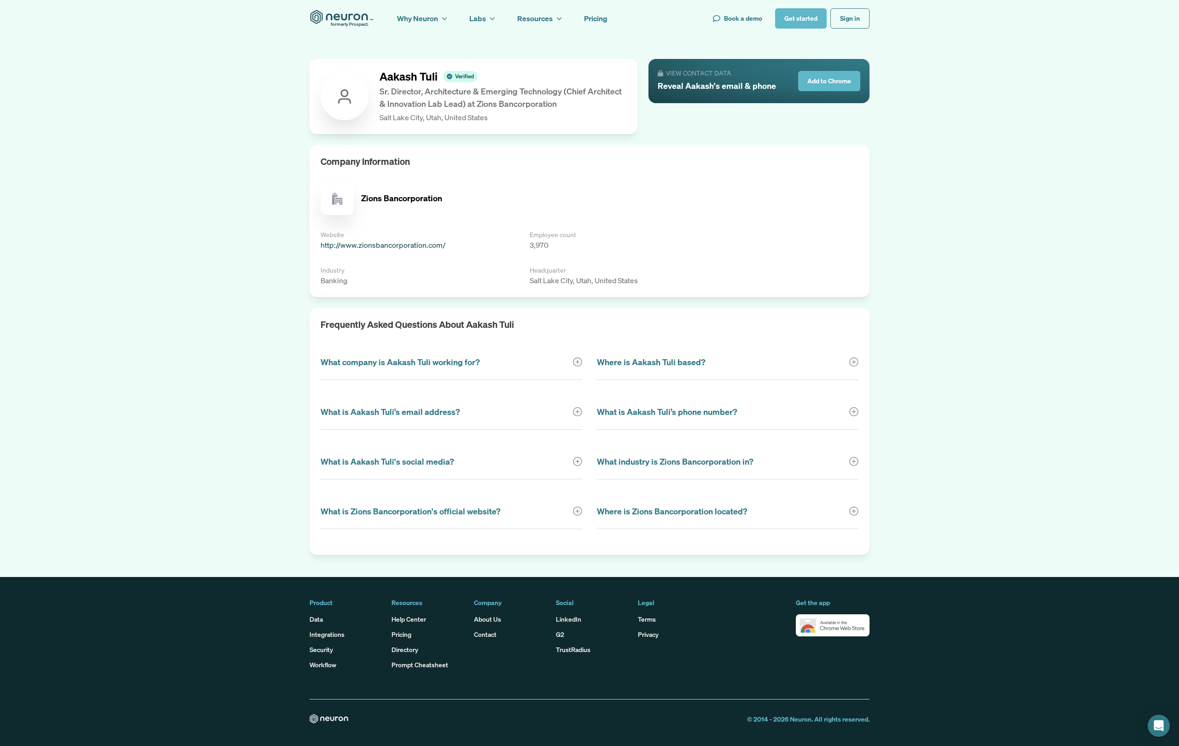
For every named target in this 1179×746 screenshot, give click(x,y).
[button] (833, 625)
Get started (800, 18)
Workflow (322, 664)
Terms (647, 619)
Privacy (648, 634)
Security (321, 649)
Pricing (401, 634)
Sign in (850, 18)
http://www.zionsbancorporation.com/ (383, 245)
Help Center (408, 619)
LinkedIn (568, 619)
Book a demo (743, 18)
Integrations (326, 634)
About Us (487, 619)
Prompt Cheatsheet (419, 664)
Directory (404, 649)
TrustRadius (573, 649)
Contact (485, 634)
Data (316, 619)
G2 (560, 634)
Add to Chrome (829, 80)
